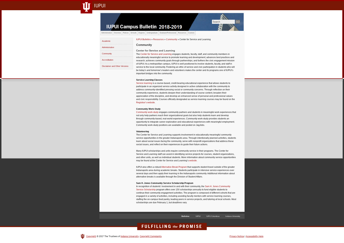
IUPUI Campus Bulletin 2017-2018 (172, 22)
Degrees (141, 33)
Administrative (108, 47)
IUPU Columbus (212, 216)
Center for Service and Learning (156, 54)
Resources (182, 33)
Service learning (144, 83)
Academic (106, 41)
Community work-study (147, 112)
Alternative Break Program (174, 167)
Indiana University (232, 216)
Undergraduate (152, 33)
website (193, 160)
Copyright (91, 236)
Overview (117, 33)
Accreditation (107, 60)
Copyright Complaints (151, 236)
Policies (126, 33)
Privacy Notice (237, 236)
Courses (191, 33)
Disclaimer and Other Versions (115, 66)
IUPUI (198, 216)
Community (107, 54)
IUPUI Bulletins (143, 39)
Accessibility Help (254, 236)
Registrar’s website (145, 102)
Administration (106, 33)
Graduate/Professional (168, 33)
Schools (134, 33)
